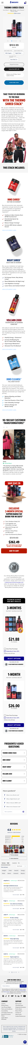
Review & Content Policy (6, 1015)
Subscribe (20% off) (14, 69)
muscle (23, 873)
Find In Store (18, 1009)
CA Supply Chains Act (6, 1012)
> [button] (18, 972)
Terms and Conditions (6, 1009)
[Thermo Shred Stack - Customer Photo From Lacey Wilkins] (6, 847)
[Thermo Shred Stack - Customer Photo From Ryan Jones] (11, 851)
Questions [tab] (14, 863)
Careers (3, 1003)
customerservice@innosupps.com (14, 582)
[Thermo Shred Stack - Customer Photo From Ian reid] (11, 847)
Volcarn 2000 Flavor (12, 57)
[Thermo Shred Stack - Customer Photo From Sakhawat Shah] (21, 851)
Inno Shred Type (8, 50)
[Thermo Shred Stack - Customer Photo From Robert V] (6, 851)
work (3, 873)
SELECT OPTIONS (14, 725)
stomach (16, 873)
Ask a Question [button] (14, 858)
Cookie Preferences (20, 1016)
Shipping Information (20, 1007)
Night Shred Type (18, 50)
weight (4, 870)
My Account (18, 1003)
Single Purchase (14, 64)
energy (23, 870)
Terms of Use (6, 992)
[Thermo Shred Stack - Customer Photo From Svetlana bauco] (21, 847)
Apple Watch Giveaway (4, 1018)
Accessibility (4, 1011)
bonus (9, 873)
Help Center (18, 1014)
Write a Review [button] (14, 855)
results (16, 870)
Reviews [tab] (4, 863)
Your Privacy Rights (6, 1007)
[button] (20, 41)
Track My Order (19, 1005)
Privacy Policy (23, 990)
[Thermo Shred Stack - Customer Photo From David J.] (16, 851)
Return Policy (18, 1011)
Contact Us (18, 1012)
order (10, 870)
